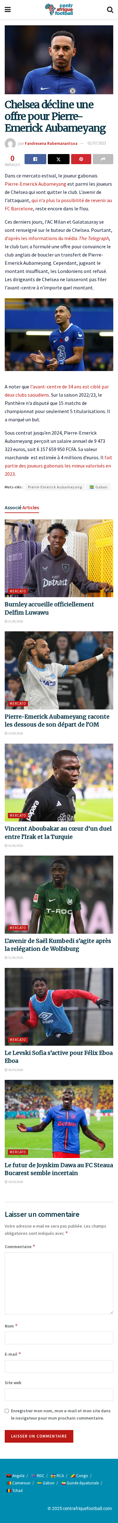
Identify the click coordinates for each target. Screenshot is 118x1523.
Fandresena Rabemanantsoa (51, 143)
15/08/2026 (15, 733)
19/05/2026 (15, 1182)
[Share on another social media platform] (103, 159)
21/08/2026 (15, 621)
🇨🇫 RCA (57, 1475)
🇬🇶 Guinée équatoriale (80, 1483)
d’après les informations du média (57, 238)
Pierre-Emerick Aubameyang (35, 184)
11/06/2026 (15, 958)
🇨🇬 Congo (79, 1475)
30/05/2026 (15, 1070)
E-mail (13, 1354)
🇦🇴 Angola (15, 1475)
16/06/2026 (15, 846)
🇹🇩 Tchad (14, 1490)
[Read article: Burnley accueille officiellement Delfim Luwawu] (59, 558)
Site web (13, 1382)
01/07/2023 (96, 143)
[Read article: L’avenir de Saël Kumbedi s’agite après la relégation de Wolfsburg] (59, 895)
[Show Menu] (8, 9)
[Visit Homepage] (58, 9)
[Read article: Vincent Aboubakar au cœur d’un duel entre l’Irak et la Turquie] (59, 783)
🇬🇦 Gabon (98, 487)
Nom (11, 1326)
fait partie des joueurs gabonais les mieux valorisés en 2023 (58, 465)
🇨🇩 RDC (37, 1475)
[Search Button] (110, 9)
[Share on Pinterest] (81, 159)
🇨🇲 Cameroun (18, 1483)
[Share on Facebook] (35, 159)
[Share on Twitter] (59, 159)
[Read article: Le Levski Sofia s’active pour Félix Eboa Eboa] (59, 1007)
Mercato (18, 591)
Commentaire (20, 1246)
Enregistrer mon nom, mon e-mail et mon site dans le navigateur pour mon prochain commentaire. (61, 1414)
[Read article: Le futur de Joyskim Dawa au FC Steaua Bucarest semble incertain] (59, 1119)
